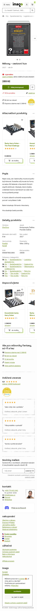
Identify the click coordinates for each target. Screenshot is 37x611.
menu (8, 5)
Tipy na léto (14, 273)
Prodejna (5, 574)
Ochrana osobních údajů (10, 552)
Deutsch (7, 541)
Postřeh (5, 243)
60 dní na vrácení (11, 356)
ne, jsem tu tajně (17, 597)
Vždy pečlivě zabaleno (13, 366)
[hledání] (32, 10)
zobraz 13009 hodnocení (11, 384)
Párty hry (27, 271)
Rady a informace (8, 554)
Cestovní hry (28, 264)
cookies (22, 579)
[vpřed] (34, 38)
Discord (7, 497)
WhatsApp (8, 500)
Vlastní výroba (10, 362)
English (6, 539)
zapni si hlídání (7, 77)
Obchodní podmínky (9, 549)
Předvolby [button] (14, 586)
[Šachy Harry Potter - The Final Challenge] (13, 141)
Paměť (4, 246)
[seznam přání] (32, 87)
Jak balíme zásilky (8, 525)
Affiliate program (8, 561)
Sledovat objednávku (9, 529)
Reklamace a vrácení (9, 527)
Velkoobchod (7, 556)
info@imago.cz (10, 495)
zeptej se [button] (31, 93)
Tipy (6, 273)
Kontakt (5, 572)
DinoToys (5, 227)
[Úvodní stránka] (3, 16)
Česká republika (10, 534)
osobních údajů (29, 477)
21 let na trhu (9, 359)
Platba (12, 522)
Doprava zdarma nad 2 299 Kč (15, 352)
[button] (18, 113)
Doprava (5, 522)
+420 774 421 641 (11, 490)
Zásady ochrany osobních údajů (16, 603)
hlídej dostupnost (17, 87)
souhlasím (17, 591)
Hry (7, 16)
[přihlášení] (26, 4)
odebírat (28, 471)
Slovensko (8, 536)
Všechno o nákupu (8, 520)
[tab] (17, 59)
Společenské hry (16, 16)
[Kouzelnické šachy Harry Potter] (13, 311)
